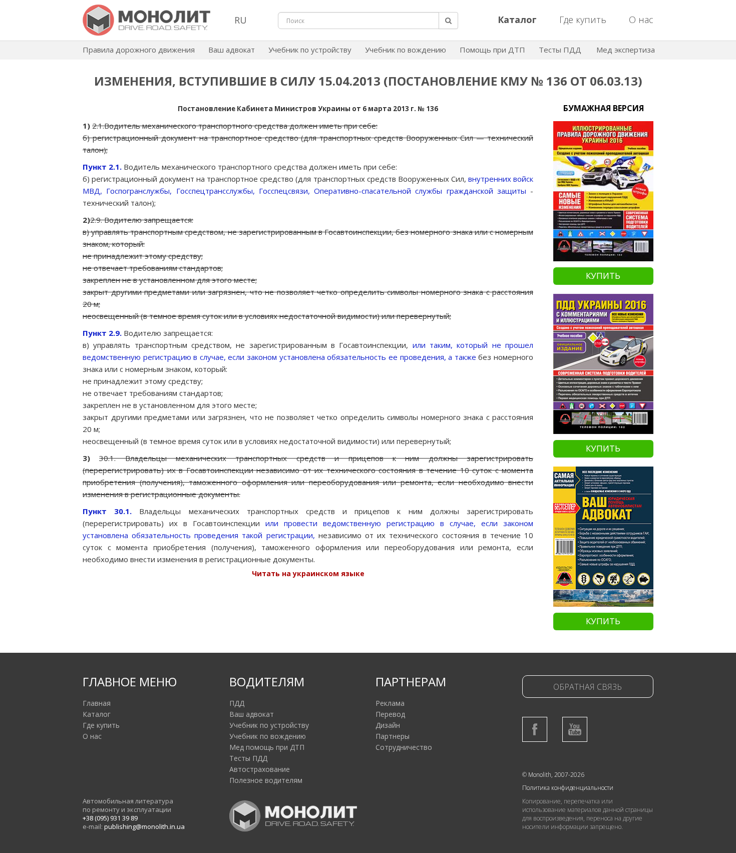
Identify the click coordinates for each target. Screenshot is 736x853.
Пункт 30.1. (107, 511)
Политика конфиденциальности (567, 787)
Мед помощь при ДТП (266, 747)
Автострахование (259, 769)
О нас (641, 20)
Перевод (390, 714)
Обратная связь (587, 686)
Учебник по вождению (405, 50)
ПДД (236, 703)
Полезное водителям (265, 780)
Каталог (97, 714)
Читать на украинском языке (308, 573)
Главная (97, 703)
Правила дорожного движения (139, 50)
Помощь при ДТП (492, 50)
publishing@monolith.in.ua (144, 826)
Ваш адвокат (231, 50)
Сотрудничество (404, 747)
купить (603, 275)
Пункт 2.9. (102, 333)
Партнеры (393, 736)
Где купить (582, 20)
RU (240, 20)
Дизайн (388, 725)
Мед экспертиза (625, 50)
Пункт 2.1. (102, 167)
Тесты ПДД (560, 50)
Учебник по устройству (309, 50)
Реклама (390, 703)
